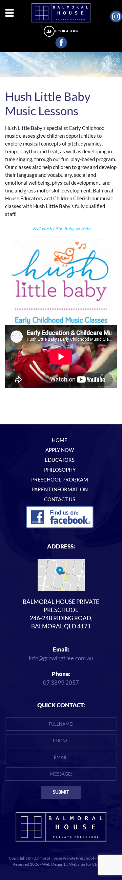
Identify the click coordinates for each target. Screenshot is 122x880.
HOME (59, 440)
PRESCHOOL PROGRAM (59, 480)
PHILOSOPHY (60, 470)
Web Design (52, 864)
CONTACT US (59, 499)
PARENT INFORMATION (60, 489)
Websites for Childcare (89, 864)
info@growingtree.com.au (61, 658)
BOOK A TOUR (67, 31)
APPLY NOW (59, 450)
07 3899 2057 (61, 682)
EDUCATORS (60, 460)
